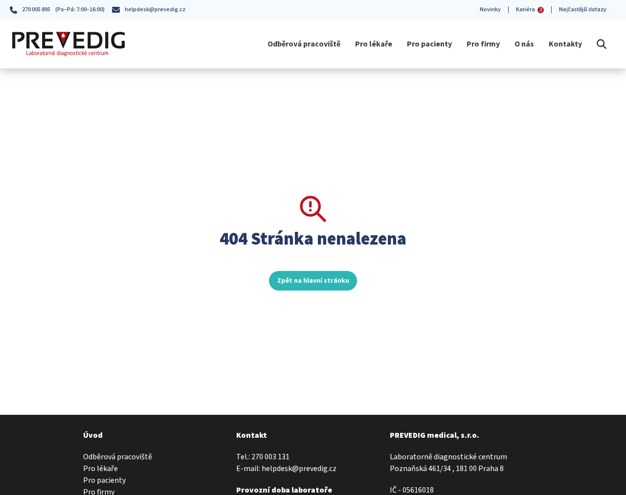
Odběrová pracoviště (304, 44)
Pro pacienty (429, 44)
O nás (524, 44)
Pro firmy (483, 44)
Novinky (490, 9)
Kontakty (565, 44)
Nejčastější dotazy (582, 9)
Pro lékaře (373, 44)
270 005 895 (36, 9)
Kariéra (529, 9)
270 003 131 (270, 456)
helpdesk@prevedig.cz (155, 9)
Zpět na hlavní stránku (313, 281)
